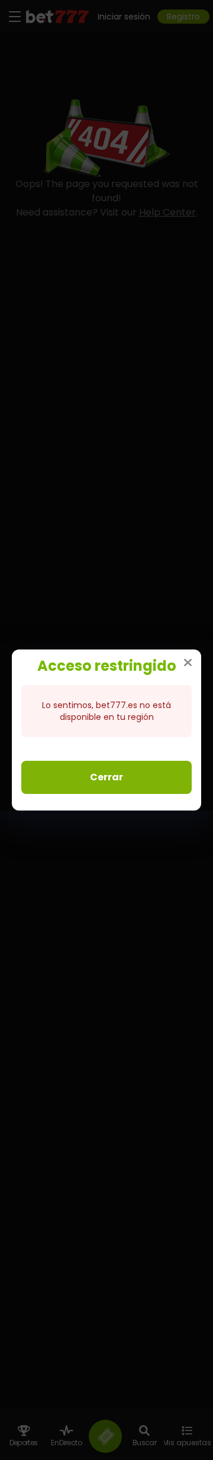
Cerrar (106, 777)
